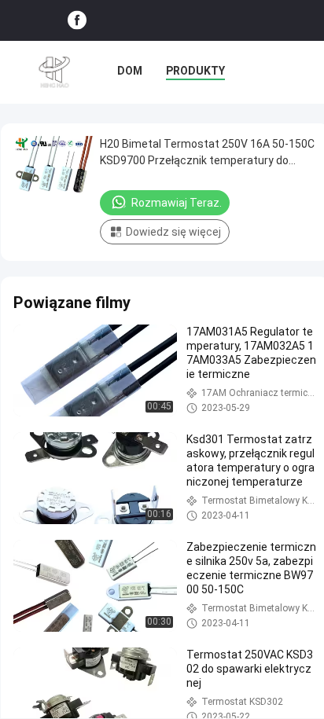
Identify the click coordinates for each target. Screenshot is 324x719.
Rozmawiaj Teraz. (176, 202)
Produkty (195, 70)
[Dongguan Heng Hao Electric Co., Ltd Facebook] (77, 21)
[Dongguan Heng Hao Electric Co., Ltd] (54, 72)
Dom (129, 70)
